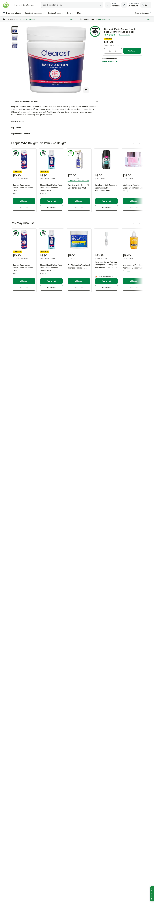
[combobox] (72, 5)
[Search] (99, 4)
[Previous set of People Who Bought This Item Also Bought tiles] (134, 143)
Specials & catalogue (33, 13)
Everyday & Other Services (24, 5)
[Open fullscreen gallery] (86, 90)
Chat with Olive (152, 894)
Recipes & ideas (54, 13)
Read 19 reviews (124, 35)
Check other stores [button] (110, 61)
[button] (15, 30)
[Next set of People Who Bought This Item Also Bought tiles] (139, 143)
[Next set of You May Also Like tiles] (139, 223)
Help (69, 13)
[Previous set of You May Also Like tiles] (134, 223)
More (79, 13)
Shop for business (142, 13)
